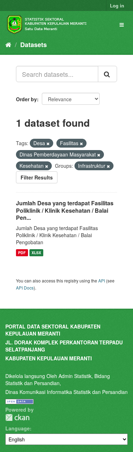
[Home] (8, 44)
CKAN (17, 417)
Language (17, 428)
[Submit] (107, 74)
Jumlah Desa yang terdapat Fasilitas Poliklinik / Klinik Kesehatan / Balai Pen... (64, 210)
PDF (22, 252)
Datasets (33, 44)
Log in (117, 5)
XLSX (36, 252)
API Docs (25, 288)
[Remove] (48, 143)
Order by (26, 99)
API (101, 281)
